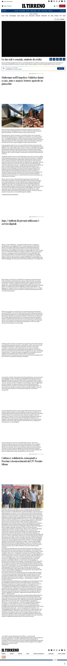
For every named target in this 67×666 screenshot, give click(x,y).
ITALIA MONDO (22, 10)
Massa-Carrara (31, 15)
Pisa (49, 15)
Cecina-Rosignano (12, 15)
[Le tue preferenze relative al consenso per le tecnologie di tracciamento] (64, 663)
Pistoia (52, 15)
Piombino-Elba (44, 15)
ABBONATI (62, 6)
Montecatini (38, 15)
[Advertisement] (22, 95)
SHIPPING (50, 10)
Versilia (64, 15)
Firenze (6, 15)
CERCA (63, 10)
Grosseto (22, 15)
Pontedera (56, 15)
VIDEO (39, 10)
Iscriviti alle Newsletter (8, 1)
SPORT (27, 10)
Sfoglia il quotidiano (8, 6)
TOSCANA (16, 10)
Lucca (27, 15)
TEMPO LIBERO (33, 10)
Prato (61, 15)
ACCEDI (57, 6)
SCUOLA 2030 (44, 10)
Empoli (18, 15)
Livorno (3, 15)
